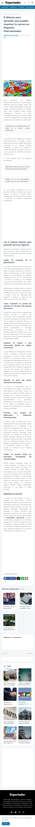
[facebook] (15, 812)
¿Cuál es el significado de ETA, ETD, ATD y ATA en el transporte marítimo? (24, 684)
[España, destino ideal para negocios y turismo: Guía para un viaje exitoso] (10, 732)
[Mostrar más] (5, 581)
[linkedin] (11, 812)
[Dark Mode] (25, 3)
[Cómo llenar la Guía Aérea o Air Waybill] (10, 674)
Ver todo (22, 589)
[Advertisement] (17, 59)
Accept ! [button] (6, 823)
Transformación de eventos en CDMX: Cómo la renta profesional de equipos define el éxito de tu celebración (24, 722)
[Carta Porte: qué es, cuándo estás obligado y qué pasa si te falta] (9, 599)
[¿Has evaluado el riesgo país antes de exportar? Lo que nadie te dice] (9, 620)
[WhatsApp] (22, 578)
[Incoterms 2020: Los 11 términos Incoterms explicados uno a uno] (24, 732)
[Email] (26, 578)
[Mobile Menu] (2, 2)
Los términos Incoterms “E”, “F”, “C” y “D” (24, 703)
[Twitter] (18, 578)
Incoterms (21, 7)
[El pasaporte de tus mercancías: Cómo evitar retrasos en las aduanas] (26, 599)
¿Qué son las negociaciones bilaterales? (8, 703)
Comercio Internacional (14, 14)
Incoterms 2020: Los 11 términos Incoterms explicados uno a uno (24, 742)
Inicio (5, 14)
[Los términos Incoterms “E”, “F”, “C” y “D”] (24, 694)
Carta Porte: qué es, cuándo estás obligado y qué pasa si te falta (9, 607)
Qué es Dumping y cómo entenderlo (9, 722)
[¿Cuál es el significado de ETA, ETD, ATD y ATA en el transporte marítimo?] (24, 674)
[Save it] (5, 38)
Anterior (5, 653)
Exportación (5, 7)
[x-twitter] (19, 812)
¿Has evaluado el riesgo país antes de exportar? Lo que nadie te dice (9, 629)
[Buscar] (32, 2)
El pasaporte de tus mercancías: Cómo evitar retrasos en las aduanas (25, 607)
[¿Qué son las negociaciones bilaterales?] (10, 694)
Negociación (13, 7)
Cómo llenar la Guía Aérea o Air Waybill (9, 684)
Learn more (5, 820)
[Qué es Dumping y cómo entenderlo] (10, 713)
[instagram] (23, 812)
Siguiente (29, 653)
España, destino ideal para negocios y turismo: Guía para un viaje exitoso (10, 742)
